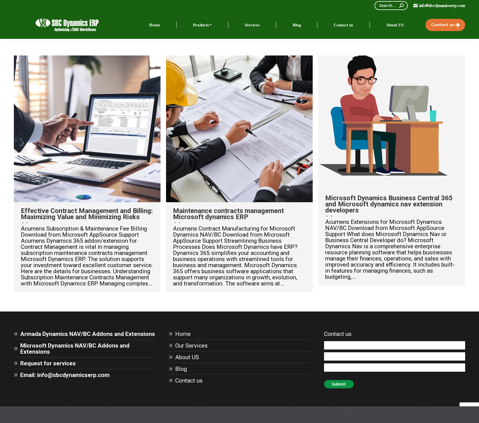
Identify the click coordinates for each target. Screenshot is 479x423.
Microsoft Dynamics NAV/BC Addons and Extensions (74, 349)
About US (187, 357)
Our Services (191, 346)
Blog (181, 369)
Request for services (48, 363)
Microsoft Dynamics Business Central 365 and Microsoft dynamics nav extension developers (389, 204)
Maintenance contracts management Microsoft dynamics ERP (228, 214)
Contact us (189, 381)
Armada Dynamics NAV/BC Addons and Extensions (87, 334)
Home (183, 334)
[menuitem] (155, 25)
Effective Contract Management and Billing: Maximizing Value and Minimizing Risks (87, 214)
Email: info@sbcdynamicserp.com (64, 375)
